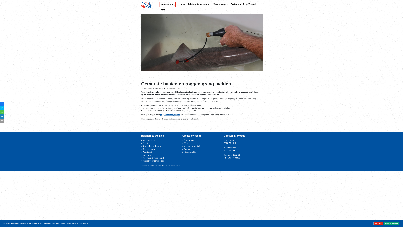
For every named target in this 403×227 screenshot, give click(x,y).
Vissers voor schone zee (153, 161)
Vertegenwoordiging (193, 146)
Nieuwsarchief (190, 152)
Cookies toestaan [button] (391, 223)
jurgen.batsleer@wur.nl (170, 115)
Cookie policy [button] (71, 223)
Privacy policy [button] (82, 223)
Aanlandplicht (149, 140)
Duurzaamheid (149, 149)
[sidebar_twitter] (2, 108)
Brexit (145, 143)
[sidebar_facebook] (2, 104)
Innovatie (147, 155)
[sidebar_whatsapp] (2, 112)
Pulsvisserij (147, 152)
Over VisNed (189, 140)
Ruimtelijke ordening (152, 146)
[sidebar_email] (2, 121)
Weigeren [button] (378, 223)
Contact (187, 149)
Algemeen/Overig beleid (153, 158)
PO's (186, 143)
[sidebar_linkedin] (2, 116)
